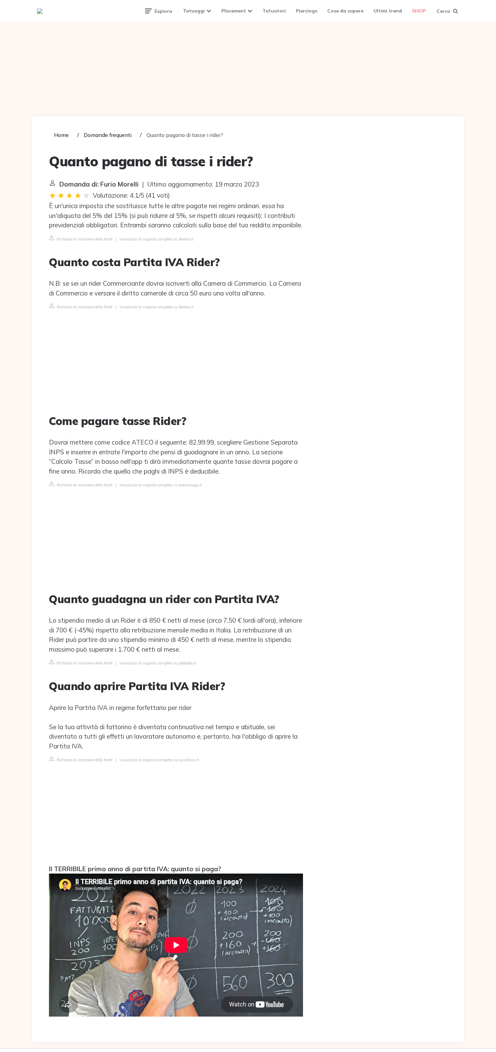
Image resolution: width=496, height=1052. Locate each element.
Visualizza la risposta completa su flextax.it (156, 239)
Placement (233, 11)
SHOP (419, 11)
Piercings (306, 11)
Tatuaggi (194, 11)
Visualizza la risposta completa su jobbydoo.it (157, 663)
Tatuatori (274, 11)
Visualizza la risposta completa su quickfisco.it (159, 760)
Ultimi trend (388, 11)
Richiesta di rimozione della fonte (84, 239)
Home (61, 135)
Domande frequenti (108, 135)
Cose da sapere (345, 11)
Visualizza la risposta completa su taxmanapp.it (160, 485)
